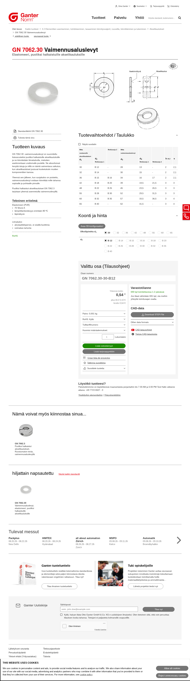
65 (171, 233)
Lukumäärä (120, 337)
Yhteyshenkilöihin (112, 395)
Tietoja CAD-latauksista (146, 334)
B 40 (110, 251)
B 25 (121, 246)
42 (135, 233)
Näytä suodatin (89, 144)
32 (118, 233)
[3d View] (173, 66)
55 (153, 233)
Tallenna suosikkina (96, 363)
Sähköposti (65, 604)
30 (109, 233)
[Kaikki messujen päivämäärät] (179, 539)
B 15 (132, 240)
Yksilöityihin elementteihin (90, 395)
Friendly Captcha (100, 629)
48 (144, 233)
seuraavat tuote (41, 36)
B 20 (164, 240)
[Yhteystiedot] (186, 216)
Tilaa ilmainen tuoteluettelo (59, 586)
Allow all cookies (172, 668)
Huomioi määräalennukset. (95, 330)
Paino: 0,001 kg (90, 313)
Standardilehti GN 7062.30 (30, 131)
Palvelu (120, 18)
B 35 (164, 246)
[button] (123, 6)
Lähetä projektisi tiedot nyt (145, 586)
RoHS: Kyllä (88, 319)
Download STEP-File (154, 314)
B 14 (121, 240)
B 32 (153, 246)
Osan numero (87, 273)
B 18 (153, 240)
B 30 (142, 246)
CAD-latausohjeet (143, 330)
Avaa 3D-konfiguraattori (92, 226)
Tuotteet (98, 18)
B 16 (142, 240)
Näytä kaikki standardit (69, 474)
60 (162, 233)
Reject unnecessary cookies (172, 675)
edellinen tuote (21, 36)
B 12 (110, 240)
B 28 (131, 246)
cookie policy (86, 674)
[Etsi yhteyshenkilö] (186, 208)
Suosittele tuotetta (95, 368)
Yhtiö (139, 18)
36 (127, 233)
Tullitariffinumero (90, 325)
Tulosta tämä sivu (26, 137)
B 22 (110, 246)
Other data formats (140, 322)
